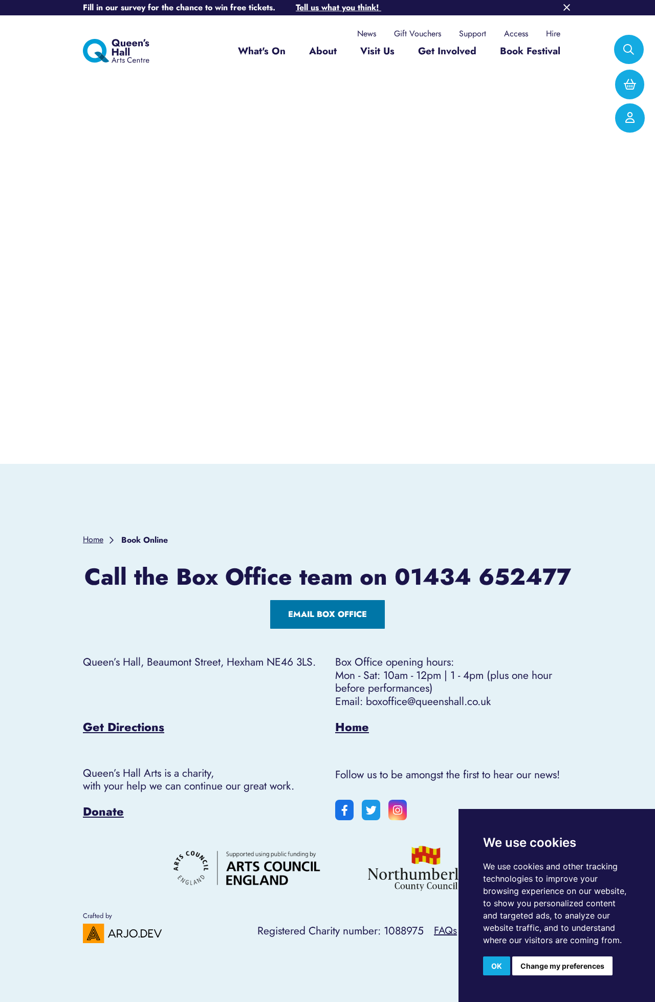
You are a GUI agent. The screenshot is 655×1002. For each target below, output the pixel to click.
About (323, 51)
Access (516, 33)
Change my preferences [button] (562, 966)
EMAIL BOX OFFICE (327, 614)
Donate (103, 811)
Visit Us (377, 51)
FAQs (445, 930)
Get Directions (123, 727)
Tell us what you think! (338, 7)
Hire (553, 33)
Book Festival (530, 51)
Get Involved (447, 51)
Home (352, 727)
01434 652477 (483, 577)
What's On (262, 51)
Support (472, 33)
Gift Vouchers (417, 33)
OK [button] (496, 966)
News (366, 33)
